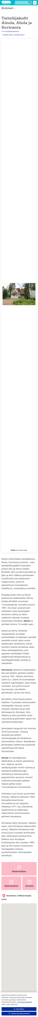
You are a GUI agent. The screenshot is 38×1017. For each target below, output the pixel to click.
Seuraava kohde (19, 34)
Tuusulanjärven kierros (12, 31)
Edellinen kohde (7, 34)
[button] (19, 8)
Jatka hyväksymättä (18, 1013)
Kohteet (8, 8)
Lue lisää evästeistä (24, 1002)
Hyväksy (19, 1009)
